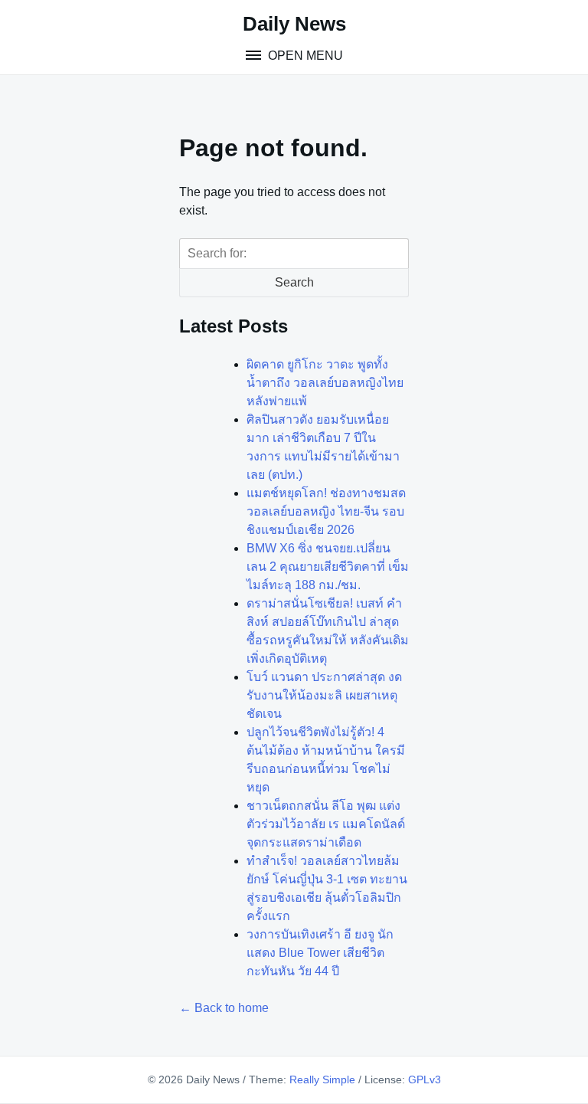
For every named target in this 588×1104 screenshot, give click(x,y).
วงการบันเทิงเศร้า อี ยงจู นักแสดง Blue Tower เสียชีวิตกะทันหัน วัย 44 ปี (320, 953)
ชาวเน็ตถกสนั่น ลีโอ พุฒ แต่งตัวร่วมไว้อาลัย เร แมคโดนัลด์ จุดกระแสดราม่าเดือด (326, 824)
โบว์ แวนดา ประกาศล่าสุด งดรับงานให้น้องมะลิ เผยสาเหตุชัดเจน (324, 695)
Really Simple (322, 1079)
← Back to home (224, 1007)
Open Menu (304, 55)
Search (294, 282)
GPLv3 (424, 1079)
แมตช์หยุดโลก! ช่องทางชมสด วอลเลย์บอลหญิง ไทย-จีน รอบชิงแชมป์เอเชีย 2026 (326, 511)
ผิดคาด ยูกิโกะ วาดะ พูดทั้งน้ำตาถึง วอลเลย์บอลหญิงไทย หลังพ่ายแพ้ (325, 383)
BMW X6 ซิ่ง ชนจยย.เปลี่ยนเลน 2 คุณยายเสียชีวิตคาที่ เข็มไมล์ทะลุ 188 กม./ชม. (328, 566)
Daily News (294, 23)
